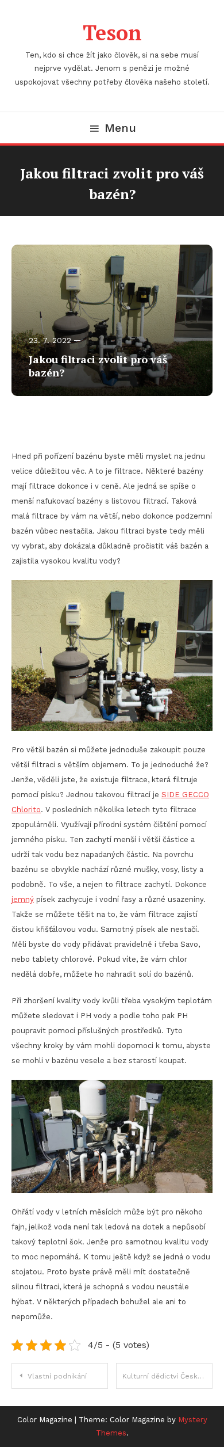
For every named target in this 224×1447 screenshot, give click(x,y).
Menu (120, 128)
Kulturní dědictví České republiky (167, 1376)
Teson (112, 32)
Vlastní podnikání (57, 1376)
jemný (22, 899)
